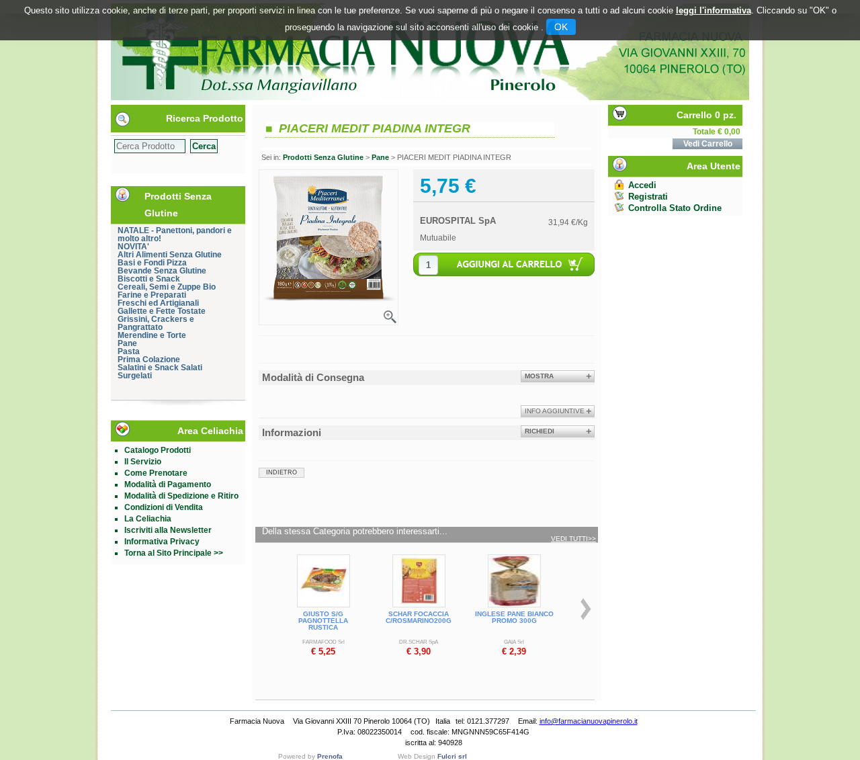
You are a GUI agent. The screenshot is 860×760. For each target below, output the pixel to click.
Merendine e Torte (152, 335)
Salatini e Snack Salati (160, 367)
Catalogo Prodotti (157, 450)
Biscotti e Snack (149, 279)
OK (561, 27)
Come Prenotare (155, 473)
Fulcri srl (452, 756)
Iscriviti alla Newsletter (168, 530)
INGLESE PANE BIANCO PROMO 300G (514, 617)
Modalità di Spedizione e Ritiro (181, 496)
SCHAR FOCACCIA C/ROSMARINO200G (419, 617)
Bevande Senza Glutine (162, 271)
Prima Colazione (149, 359)
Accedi (642, 185)
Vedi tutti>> (573, 539)
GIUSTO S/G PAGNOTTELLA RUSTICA (323, 620)
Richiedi (539, 431)
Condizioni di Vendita (163, 507)
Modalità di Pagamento (167, 484)
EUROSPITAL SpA (458, 221)
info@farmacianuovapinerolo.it (589, 721)
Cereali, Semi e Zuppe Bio (167, 287)
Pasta (129, 351)
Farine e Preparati (152, 295)
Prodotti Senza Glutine (323, 157)
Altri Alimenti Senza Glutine (170, 254)
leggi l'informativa (713, 10)
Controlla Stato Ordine (675, 208)
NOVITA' (133, 246)
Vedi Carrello (707, 144)
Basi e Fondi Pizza (152, 262)
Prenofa (330, 756)
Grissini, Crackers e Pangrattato (156, 323)
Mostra (539, 376)
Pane (127, 343)
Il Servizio (142, 461)
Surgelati (135, 375)
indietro (281, 472)
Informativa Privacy (162, 541)
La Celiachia (147, 518)
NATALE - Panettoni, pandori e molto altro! (175, 234)
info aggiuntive (555, 411)
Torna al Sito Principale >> (173, 553)
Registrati (648, 197)
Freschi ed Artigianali (158, 303)
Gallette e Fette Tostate (162, 311)
